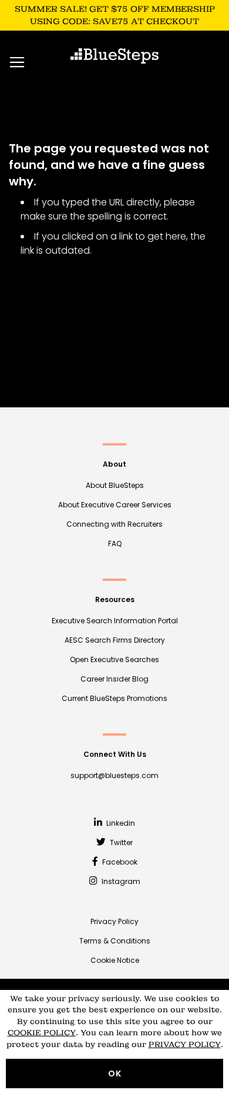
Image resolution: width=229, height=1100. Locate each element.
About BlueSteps (115, 485)
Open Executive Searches (114, 659)
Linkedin (120, 823)
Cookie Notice (114, 960)
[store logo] (114, 56)
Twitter (120, 843)
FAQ (115, 544)
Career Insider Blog (114, 679)
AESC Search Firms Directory (115, 640)
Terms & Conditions (114, 941)
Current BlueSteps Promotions (114, 698)
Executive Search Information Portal (115, 621)
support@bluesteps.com (114, 775)
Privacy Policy (114, 921)
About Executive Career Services (114, 505)
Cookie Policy (42, 1033)
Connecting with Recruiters (114, 524)
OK (115, 1073)
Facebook (118, 862)
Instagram (120, 881)
